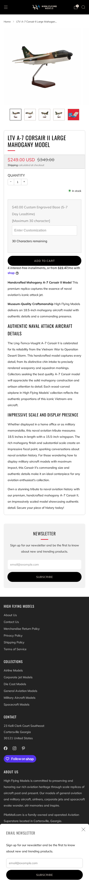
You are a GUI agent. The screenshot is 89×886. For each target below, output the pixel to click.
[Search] (83, 7)
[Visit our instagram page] (14, 748)
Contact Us (11, 622)
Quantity (16, 175)
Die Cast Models (15, 684)
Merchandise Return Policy (22, 629)
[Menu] (6, 7)
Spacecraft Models (16, 704)
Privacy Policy (13, 635)
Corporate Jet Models (18, 677)
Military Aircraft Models (19, 698)
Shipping (13, 165)
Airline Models (13, 670)
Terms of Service (15, 649)
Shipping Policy (14, 642)
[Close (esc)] (83, 829)
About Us (10, 615)
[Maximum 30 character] (40, 214)
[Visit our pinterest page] (23, 748)
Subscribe (44, 875)
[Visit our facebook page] (5, 748)
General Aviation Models (20, 691)
